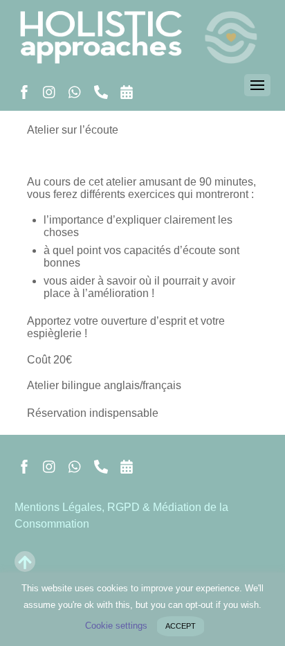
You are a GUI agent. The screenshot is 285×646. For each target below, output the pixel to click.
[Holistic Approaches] (143, 56)
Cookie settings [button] (116, 625)
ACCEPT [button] (180, 626)
